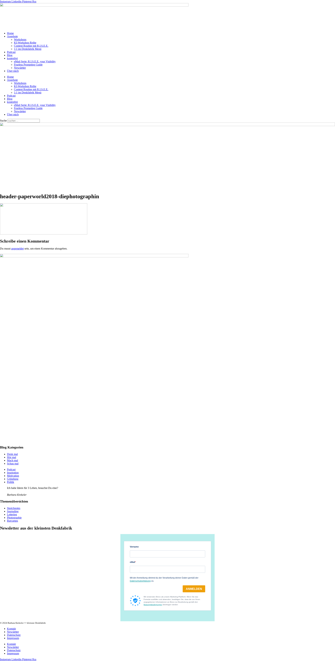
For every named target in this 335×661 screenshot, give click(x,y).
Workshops (20, 39)
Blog (9, 55)
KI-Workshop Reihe (25, 42)
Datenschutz (14, 634)
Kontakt (11, 628)
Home (10, 33)
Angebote (12, 36)
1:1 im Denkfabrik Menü (27, 48)
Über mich (13, 70)
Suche (3, 120)
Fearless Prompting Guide (28, 64)
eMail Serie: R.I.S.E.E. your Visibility (35, 61)
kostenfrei (12, 58)
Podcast (11, 52)
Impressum (13, 638)
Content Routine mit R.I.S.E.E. (31, 45)
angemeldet (17, 248)
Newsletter (20, 67)
